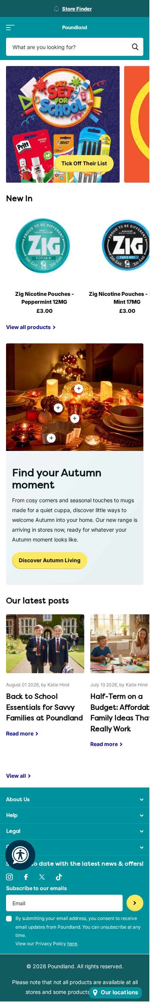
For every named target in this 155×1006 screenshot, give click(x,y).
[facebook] (26, 877)
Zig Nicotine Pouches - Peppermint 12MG (44, 298)
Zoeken (135, 47)
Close (74, 800)
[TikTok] (59, 877)
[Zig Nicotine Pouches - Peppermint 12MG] (44, 246)
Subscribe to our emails (36, 888)
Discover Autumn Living (50, 560)
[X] (42, 877)
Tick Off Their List (84, 163)
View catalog (10, 27)
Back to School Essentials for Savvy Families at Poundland (45, 681)
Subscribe (134, 903)
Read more (75, 418)
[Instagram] (9, 877)
